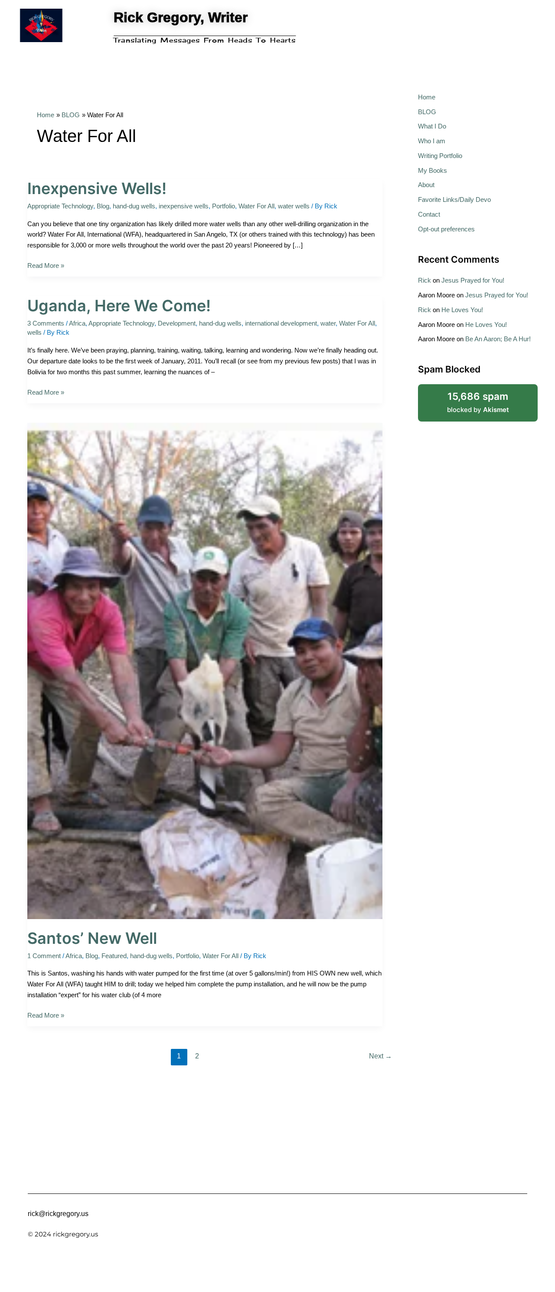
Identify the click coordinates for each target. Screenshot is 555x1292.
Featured (114, 955)
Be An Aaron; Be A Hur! (498, 339)
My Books (432, 170)
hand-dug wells (134, 206)
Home (426, 97)
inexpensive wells (184, 206)
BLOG (427, 111)
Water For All (256, 206)
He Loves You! (462, 309)
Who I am (431, 141)
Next (380, 1056)
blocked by (488, 399)
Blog (103, 206)
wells (34, 332)
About (426, 184)
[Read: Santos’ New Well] (204, 670)
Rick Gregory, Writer (181, 17)
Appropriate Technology (60, 206)
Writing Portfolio (440, 155)
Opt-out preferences (446, 229)
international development (281, 323)
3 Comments (45, 323)
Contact (429, 214)
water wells (294, 206)
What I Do (432, 126)
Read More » (45, 264)
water (328, 323)
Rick (424, 280)
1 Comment (44, 955)
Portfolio (223, 206)
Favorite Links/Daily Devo (454, 199)
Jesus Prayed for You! (472, 280)
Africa (77, 323)
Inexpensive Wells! (96, 188)
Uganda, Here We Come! (119, 305)
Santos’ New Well (92, 938)
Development (177, 323)
